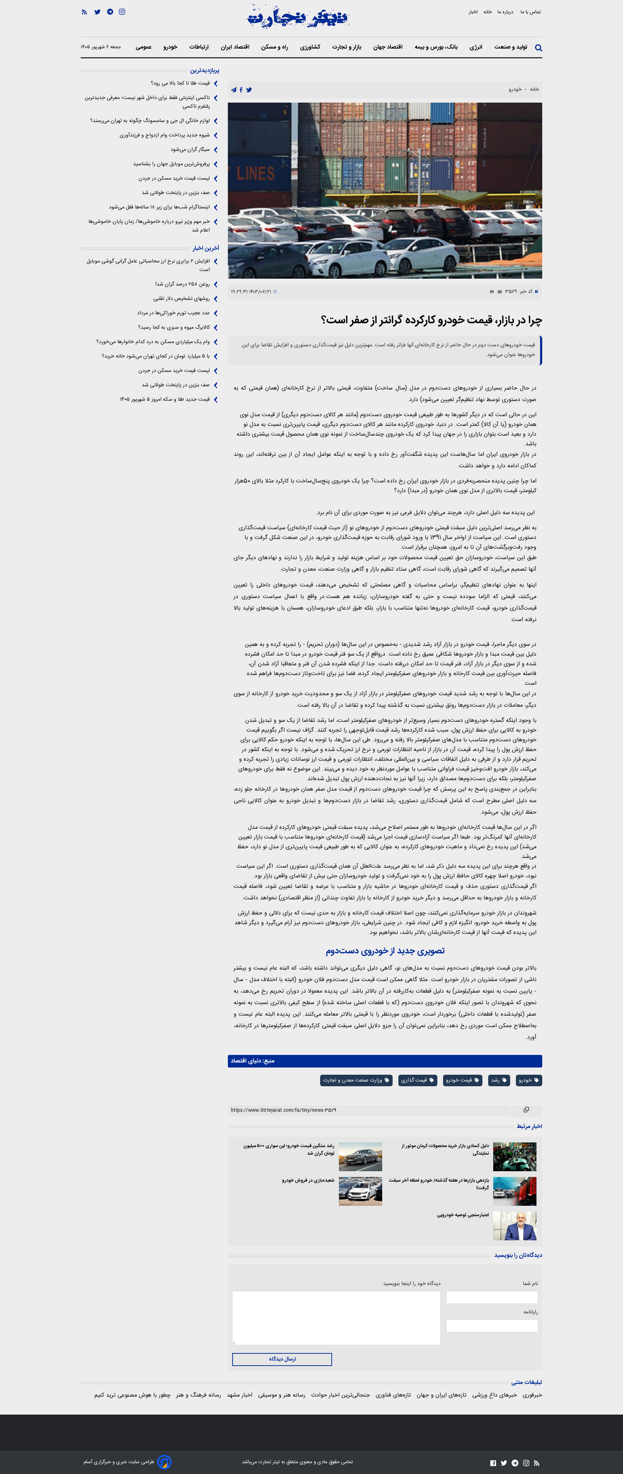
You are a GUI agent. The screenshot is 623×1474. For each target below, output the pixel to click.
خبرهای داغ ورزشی (494, 1395)
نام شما (530, 1284)
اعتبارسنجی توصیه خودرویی (463, 1215)
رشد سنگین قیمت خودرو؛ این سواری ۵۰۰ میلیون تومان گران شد (289, 1150)
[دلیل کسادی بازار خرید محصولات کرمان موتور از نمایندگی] (514, 1156)
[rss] (84, 22)
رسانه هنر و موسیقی (281, 1395)
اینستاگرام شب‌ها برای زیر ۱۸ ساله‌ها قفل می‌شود (159, 207)
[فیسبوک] (493, 1463)
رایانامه (530, 1312)
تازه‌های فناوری (393, 1395)
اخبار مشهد (239, 1395)
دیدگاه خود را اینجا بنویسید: (411, 1284)
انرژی (476, 47)
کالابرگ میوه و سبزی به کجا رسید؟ (174, 327)
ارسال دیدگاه (282, 1359)
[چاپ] (490, 292)
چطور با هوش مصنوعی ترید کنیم (132, 1395)
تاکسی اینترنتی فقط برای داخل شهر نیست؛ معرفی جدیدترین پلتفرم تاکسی (147, 102)
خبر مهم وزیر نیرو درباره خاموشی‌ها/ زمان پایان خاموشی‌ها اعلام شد (149, 226)
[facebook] (241, 90)
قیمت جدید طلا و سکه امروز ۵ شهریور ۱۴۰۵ (165, 399)
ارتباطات (199, 47)
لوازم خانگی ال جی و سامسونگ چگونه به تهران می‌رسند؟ (150, 121)
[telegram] (234, 90)
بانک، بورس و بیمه (437, 47)
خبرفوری (532, 1395)
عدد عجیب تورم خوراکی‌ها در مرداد (173, 313)
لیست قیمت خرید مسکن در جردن (174, 178)
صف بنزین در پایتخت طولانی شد (176, 193)
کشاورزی (311, 47)
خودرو (171, 47)
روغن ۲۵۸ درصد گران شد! (182, 284)
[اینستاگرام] (122, 22)
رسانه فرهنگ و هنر (198, 1395)
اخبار (473, 12)
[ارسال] (498, 292)
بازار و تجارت (347, 47)
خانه (487, 12)
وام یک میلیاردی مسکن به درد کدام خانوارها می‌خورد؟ (153, 342)
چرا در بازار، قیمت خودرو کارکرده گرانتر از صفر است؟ (431, 320)
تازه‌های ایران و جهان (442, 1395)
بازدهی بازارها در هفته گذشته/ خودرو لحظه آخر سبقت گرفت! (439, 1184)
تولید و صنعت (511, 47)
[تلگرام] (110, 22)
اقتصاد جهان (388, 47)
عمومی (144, 47)
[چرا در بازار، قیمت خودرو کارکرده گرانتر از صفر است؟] (385, 191)
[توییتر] (97, 22)
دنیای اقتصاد (246, 1061)
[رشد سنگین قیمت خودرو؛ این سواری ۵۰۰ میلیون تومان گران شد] (360, 1156)
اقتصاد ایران (236, 47)
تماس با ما (531, 12)
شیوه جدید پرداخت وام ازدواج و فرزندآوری (165, 135)
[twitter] (249, 90)
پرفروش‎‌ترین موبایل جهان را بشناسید (171, 164)
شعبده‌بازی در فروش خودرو (308, 1181)
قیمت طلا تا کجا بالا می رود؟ (180, 83)
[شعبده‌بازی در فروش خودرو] (360, 1191)
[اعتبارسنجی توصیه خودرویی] (514, 1226)
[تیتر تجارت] (297, 20)
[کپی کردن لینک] (526, 1111)
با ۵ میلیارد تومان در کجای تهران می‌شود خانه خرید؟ (156, 356)
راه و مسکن (275, 47)
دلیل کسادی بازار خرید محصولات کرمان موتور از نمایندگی (445, 1150)
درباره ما (506, 12)
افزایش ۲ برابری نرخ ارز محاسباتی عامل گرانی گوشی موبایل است (148, 265)
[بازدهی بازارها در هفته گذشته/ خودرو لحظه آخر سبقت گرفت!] (514, 1191)
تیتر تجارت (268, 1462)
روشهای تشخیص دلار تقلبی (181, 299)
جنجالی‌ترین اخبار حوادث (340, 1395)
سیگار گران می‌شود (190, 149)
